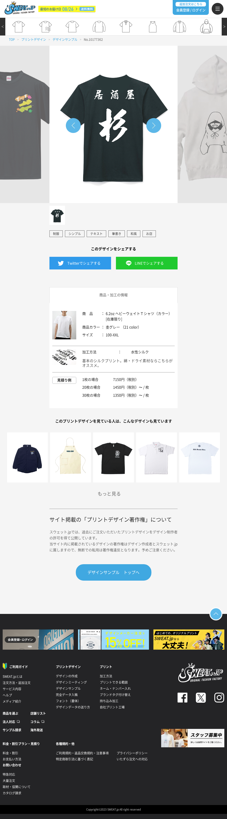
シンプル (74, 233)
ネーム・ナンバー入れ (115, 688)
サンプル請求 (12, 730)
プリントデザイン (33, 39)
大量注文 (9, 780)
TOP (12, 39)
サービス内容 (12, 688)
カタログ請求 (12, 793)
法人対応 (9, 721)
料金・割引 (10, 753)
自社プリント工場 (112, 707)
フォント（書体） (68, 700)
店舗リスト (38, 713)
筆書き (116, 233)
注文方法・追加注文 (17, 682)
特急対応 (9, 774)
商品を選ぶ (10, 713)
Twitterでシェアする (84, 263)
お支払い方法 (12, 759)
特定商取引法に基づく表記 (74, 759)
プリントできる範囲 (114, 682)
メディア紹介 (12, 701)
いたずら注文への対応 (132, 759)
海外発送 (36, 730)
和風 (134, 233)
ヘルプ (7, 695)
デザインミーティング (71, 682)
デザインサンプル (65, 39)
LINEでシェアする (149, 263)
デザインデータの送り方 (73, 707)
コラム (35, 721)
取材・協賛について (17, 786)
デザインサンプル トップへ (113, 572)
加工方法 (106, 676)
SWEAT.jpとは (12, 676)
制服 (56, 233)
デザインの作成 (67, 676)
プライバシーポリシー (132, 753)
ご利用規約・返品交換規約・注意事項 (82, 753)
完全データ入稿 (67, 694)
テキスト (96, 233)
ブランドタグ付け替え (115, 694)
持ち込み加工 (109, 700)
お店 (149, 233)
